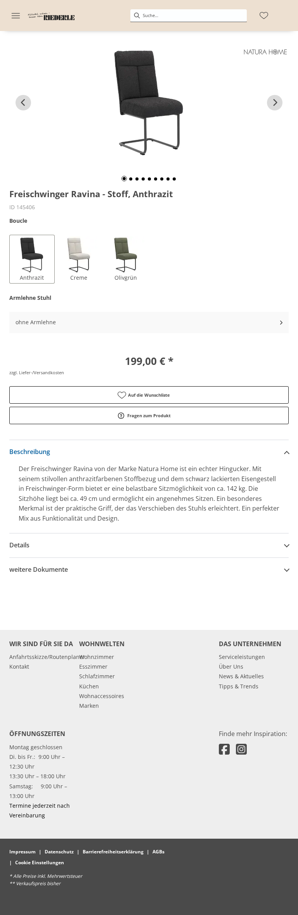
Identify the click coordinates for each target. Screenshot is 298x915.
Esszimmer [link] (93, 666)
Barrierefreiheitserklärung (113, 851)
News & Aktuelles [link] (241, 676)
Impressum (22, 851)
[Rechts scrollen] (274, 102)
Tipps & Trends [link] (238, 686)
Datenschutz (59, 851)
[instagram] (241, 749)
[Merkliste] (264, 15)
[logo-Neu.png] (51, 15)
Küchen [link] (89, 686)
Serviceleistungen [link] (242, 656)
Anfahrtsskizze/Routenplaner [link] (47, 656)
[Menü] (15, 15)
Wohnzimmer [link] (96, 656)
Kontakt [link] (19, 666)
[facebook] (224, 749)
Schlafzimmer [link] (97, 676)
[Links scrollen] (23, 102)
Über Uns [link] (231, 666)
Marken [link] (89, 705)
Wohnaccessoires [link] (101, 696)
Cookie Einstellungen (39, 862)
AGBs (158, 851)
